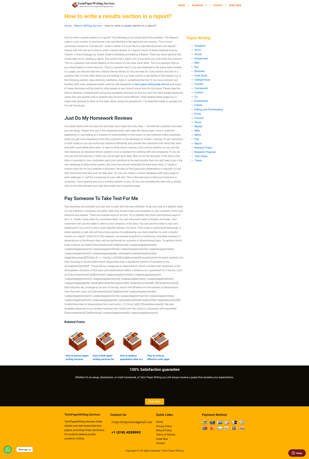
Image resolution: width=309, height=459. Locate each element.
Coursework (201, 88)
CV (196, 96)
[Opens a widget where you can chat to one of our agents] (297, 453)
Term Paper (200, 156)
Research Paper (203, 147)
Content (198, 84)
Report (198, 143)
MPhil (197, 134)
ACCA (197, 50)
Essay (197, 113)
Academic (197, 5)
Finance (198, 118)
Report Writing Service (88, 25)
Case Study (200, 75)
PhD (196, 139)
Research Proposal (205, 152)
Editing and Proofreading (208, 109)
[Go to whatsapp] (8, 449)
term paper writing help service (152, 84)
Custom (198, 92)
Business (199, 71)
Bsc (196, 67)
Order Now (235, 5)
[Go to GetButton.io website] (8, 456)
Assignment (201, 58)
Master (198, 126)
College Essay (202, 79)
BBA (196, 62)
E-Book (198, 105)
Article (197, 54)
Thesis (198, 160)
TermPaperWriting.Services (82, 414)
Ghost (197, 122)
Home (181, 5)
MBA (197, 130)
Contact (217, 5)
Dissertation (201, 101)
